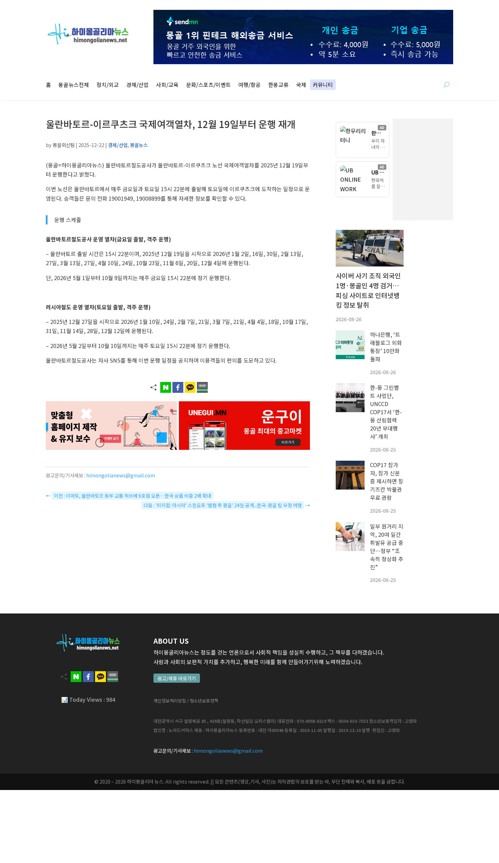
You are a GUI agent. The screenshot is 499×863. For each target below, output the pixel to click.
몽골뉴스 (139, 144)
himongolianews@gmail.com (120, 475)
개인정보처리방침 (169, 700)
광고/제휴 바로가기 (177, 678)
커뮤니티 (323, 85)
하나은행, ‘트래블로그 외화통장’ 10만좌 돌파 (386, 346)
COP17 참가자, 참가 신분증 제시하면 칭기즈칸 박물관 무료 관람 (386, 481)
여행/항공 (249, 85)
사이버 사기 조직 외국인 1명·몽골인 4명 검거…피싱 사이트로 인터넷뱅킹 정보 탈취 (368, 290)
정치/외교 (107, 85)
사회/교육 (167, 85)
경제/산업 (137, 85)
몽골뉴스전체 (73, 85)
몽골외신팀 (64, 144)
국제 (301, 85)
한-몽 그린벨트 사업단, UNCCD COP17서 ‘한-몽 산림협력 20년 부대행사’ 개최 (386, 411)
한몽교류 (278, 85)
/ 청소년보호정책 (202, 700)
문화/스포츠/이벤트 (208, 85)
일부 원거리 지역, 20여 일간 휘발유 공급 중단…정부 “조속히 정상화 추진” (386, 546)
